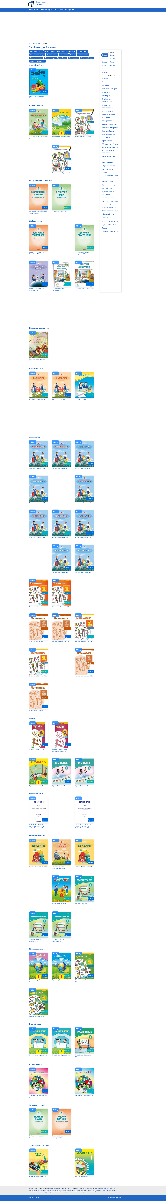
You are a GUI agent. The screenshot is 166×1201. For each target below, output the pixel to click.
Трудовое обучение (87, 58)
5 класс (104, 62)
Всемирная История (109, 89)
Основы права (107, 169)
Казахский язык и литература (108, 136)
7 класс (104, 65)
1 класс (104, 55)
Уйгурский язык (108, 214)
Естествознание (49, 51)
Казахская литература (37, 55)
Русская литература (109, 185)
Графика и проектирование (108, 106)
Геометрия (106, 96)
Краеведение (107, 141)
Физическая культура (110, 221)
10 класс (113, 69)
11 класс (105, 72)
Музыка (72, 55)
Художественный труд (37, 61)
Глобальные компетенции (107, 100)
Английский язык (36, 51)
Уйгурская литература (110, 211)
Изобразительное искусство (66, 51)
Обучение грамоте (36, 58)
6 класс (112, 62)
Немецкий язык (83, 55)
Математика (64, 55)
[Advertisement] (157, 41)
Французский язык (109, 225)
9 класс (104, 69)
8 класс (112, 65)
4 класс (112, 58)
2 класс (112, 55)
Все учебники (34, 9)
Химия (104, 228)
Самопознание (73, 58)
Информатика (82, 51)
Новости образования (48, 9)
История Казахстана (109, 124)
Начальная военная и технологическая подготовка (110, 150)
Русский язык (61, 58)
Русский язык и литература (108, 193)
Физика (105, 218)
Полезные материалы (66, 9)
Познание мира (50, 58)
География (106, 92)
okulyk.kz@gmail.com (114, 1197)
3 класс (104, 58)
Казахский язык (52, 55)
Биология (105, 85)
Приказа (105, 1188)
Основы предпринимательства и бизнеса (110, 175)
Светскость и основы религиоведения (110, 202)
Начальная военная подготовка (109, 157)
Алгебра (105, 78)
